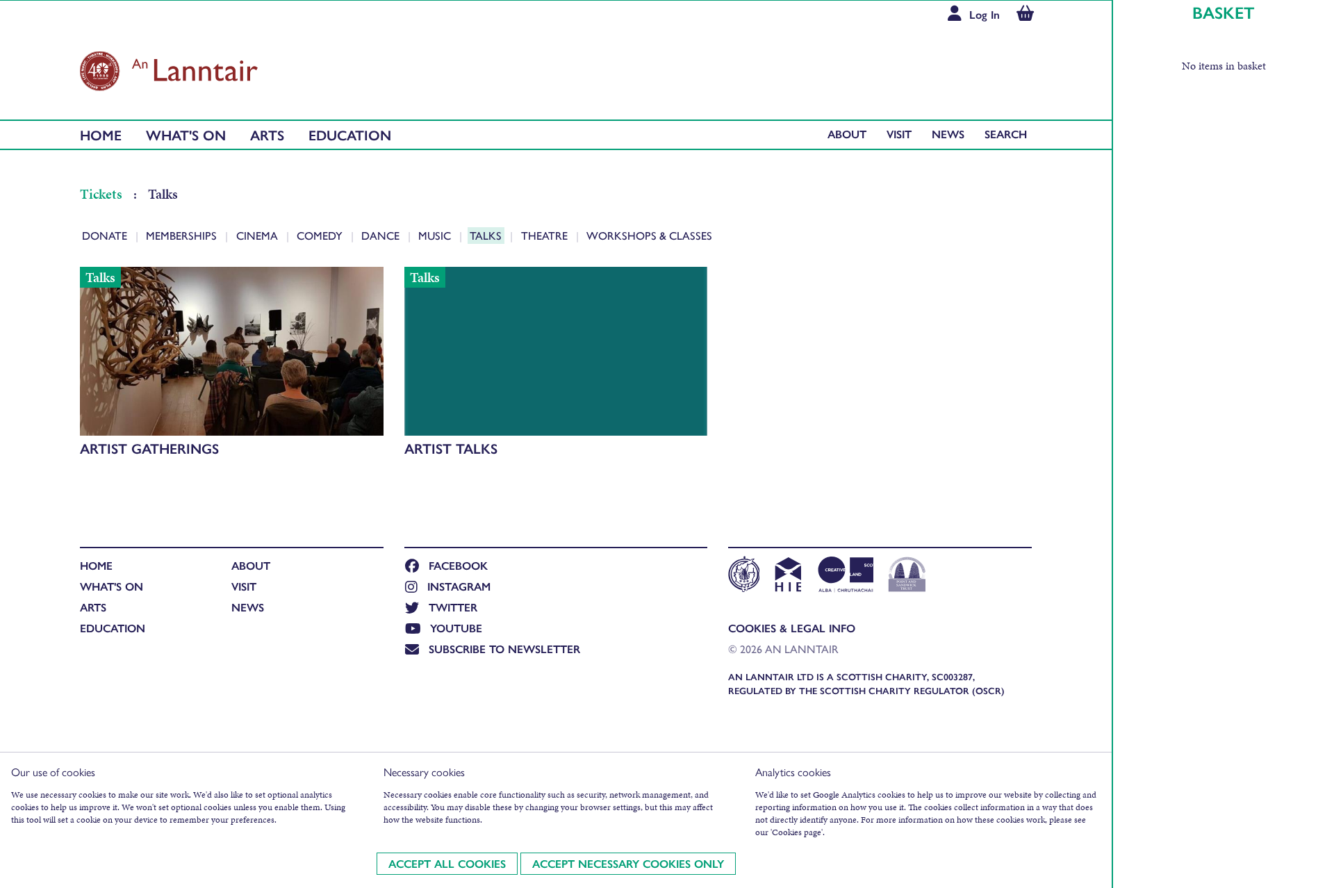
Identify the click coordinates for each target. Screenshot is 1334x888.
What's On (186, 134)
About (846, 134)
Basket (1223, 12)
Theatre (545, 235)
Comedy (321, 235)
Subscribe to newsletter (504, 649)
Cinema (258, 235)
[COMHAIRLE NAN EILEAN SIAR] (743, 576)
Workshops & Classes (649, 235)
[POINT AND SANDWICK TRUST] (907, 576)
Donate (106, 235)
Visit (899, 134)
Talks (487, 235)
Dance (381, 235)
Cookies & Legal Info (791, 628)
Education (349, 134)
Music (436, 235)
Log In (984, 14)
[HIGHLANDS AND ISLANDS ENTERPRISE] (787, 576)
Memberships (183, 235)
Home (101, 134)
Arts (267, 134)
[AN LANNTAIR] (169, 67)
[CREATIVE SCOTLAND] (844, 576)
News (948, 134)
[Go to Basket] (1025, 15)
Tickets (102, 194)
